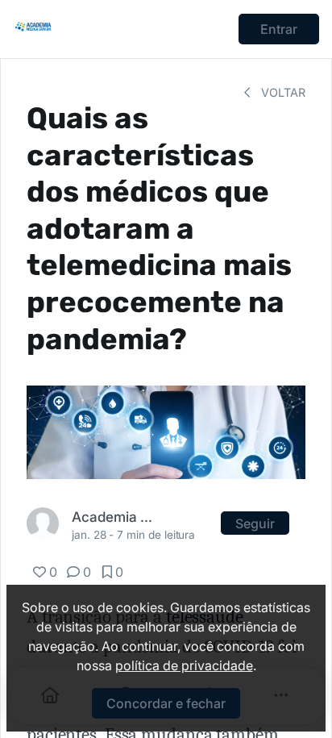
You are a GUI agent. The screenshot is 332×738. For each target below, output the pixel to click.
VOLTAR (281, 92)
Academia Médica (115, 516)
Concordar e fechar (166, 703)
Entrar (278, 29)
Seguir (255, 523)
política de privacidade (184, 665)
